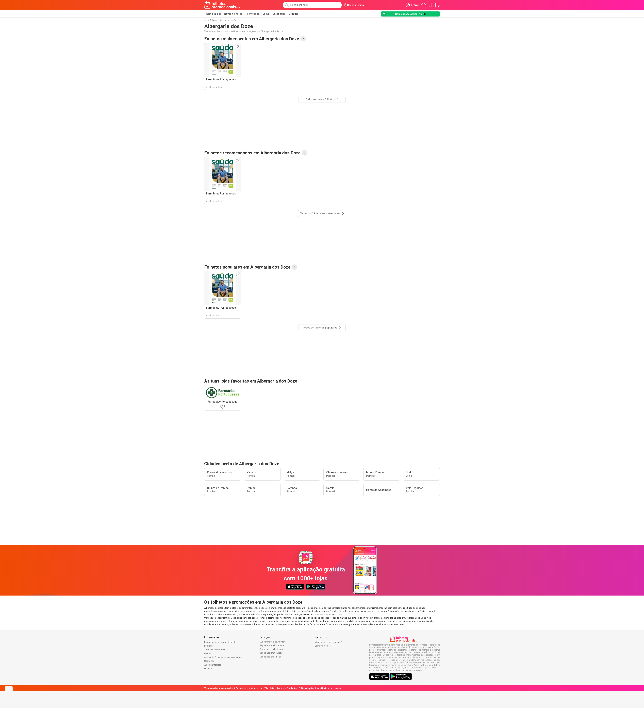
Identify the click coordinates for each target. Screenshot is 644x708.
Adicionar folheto (212, 665)
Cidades (294, 13)
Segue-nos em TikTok (270, 656)
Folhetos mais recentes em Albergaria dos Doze (251, 38)
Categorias (279, 13)
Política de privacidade (310, 688)
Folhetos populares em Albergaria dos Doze (247, 267)
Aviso (272, 688)
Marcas (207, 653)
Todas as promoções (214, 649)
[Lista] (437, 5)
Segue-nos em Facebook (271, 645)
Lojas (266, 13)
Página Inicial (213, 13)
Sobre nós (209, 661)
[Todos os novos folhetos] (303, 38)
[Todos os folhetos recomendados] (304, 153)
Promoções (252, 13)
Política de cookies (331, 688)
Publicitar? (209, 646)
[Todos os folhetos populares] (294, 267)
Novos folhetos (233, 13)
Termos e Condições (287, 688)
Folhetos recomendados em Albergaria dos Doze (252, 152)
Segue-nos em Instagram (271, 649)
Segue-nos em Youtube (270, 653)
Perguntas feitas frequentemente (220, 642)
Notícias (208, 668)
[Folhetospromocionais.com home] (222, 5)
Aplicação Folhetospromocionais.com (223, 657)
